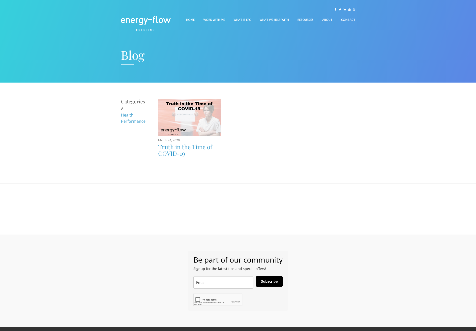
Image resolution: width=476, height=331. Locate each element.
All (123, 109)
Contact (348, 20)
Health (127, 115)
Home (190, 20)
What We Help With (274, 20)
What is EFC (242, 20)
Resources (306, 20)
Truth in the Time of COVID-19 (185, 150)
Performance (133, 121)
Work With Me (214, 20)
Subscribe (269, 281)
